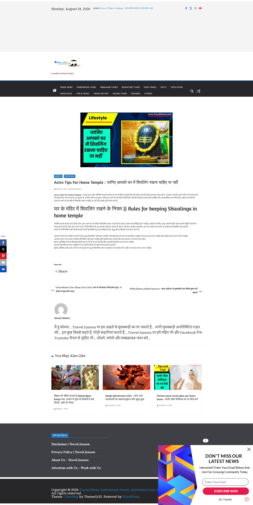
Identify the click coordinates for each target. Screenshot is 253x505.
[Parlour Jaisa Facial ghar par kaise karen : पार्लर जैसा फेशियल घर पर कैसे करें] (178, 366)
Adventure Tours (131, 87)
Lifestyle (58, 176)
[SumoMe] (3, 269)
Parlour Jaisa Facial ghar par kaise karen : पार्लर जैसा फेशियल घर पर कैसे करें (177, 397)
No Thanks (225, 499)
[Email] (3, 262)
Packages (135, 93)
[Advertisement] (126, 30)
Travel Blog (66, 93)
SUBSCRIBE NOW (226, 491)
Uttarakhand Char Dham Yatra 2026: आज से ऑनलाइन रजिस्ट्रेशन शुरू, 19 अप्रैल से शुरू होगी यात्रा (89, 289)
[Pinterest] (3, 256)
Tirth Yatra (177, 87)
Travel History (101, 93)
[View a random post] (198, 91)
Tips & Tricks (82, 93)
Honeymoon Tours (86, 87)
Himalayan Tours (109, 87)
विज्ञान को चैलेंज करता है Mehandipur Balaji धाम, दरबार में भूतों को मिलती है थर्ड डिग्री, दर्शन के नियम (74, 399)
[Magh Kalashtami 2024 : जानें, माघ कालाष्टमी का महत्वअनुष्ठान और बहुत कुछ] (126, 366)
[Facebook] (3, 242)
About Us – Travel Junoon (70, 460)
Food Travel (150, 87)
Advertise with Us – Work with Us (76, 468)
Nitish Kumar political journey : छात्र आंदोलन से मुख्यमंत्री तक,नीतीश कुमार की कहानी (163, 291)
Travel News (66, 87)
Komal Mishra (76, 189)
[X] (3, 249)
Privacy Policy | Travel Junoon (73, 452)
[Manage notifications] (247, 499)
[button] (223, 458)
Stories (148, 93)
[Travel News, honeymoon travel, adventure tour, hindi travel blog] (54, 90)
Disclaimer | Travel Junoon (70, 444)
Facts (163, 87)
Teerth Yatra (69, 176)
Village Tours (120, 93)
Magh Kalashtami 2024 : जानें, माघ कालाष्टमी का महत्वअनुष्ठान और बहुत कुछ (124, 397)
